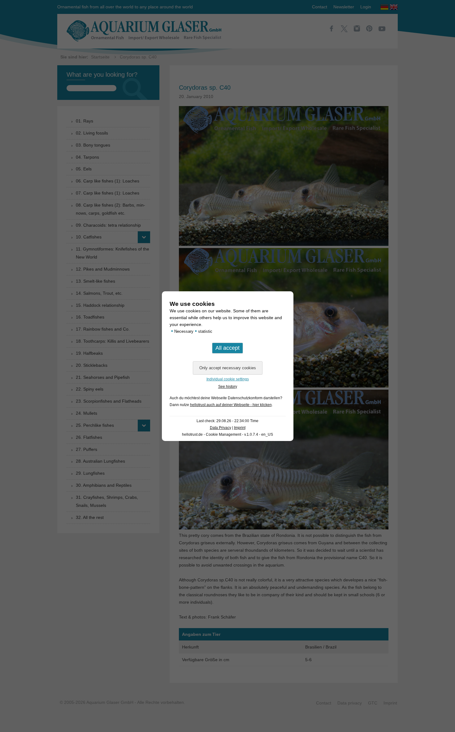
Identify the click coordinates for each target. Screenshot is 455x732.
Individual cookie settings (227, 379)
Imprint (239, 428)
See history (227, 386)
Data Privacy (220, 428)
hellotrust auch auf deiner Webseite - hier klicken (231, 405)
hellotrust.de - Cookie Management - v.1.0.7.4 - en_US (227, 434)
